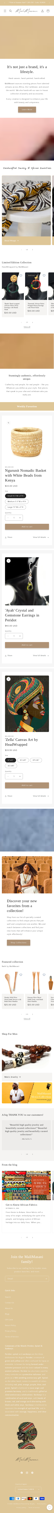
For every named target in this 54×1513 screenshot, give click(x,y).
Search (8, 1297)
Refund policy (41, 1504)
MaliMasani (17, 1504)
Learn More (27, 109)
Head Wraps (10, 240)
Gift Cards (9, 1320)
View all (27, 327)
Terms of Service (12, 1337)
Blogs (7, 1314)
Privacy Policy (10, 1331)
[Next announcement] (49, 3)
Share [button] (10, 537)
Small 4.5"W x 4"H (15, 496)
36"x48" (11, 766)
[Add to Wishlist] (21, 275)
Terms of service (34, 1507)
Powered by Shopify (28, 1504)
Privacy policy (21, 1507)
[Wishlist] (49, 1507)
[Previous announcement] (4, 3)
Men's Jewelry (11, 1077)
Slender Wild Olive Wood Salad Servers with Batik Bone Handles (12, 999)
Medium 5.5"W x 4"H (17, 502)
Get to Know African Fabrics (21, 1204)
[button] (5, 11)
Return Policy (10, 1325)
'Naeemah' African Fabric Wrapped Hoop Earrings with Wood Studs (36, 305)
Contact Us (9, 1303)
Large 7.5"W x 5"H (15, 507)
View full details (39, 537)
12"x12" (10, 760)
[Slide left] (21, 249)
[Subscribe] (46, 1279)
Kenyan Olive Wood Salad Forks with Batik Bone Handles (35, 999)
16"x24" (23, 760)
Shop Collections (18, 943)
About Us (9, 1308)
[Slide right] (32, 249)
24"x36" (36, 760)
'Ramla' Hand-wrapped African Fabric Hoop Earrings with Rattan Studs (11, 306)
